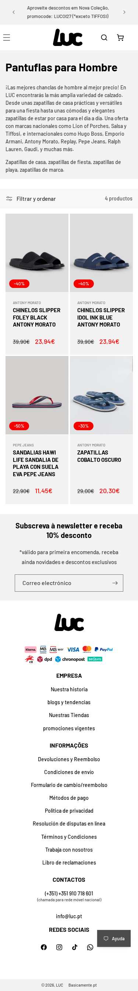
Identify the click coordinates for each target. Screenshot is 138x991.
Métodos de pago (69, 798)
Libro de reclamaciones (69, 862)
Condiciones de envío (69, 772)
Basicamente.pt (82, 985)
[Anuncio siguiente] (124, 12)
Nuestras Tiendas (69, 715)
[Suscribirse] (115, 583)
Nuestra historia (69, 689)
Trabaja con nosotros (69, 849)
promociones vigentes (69, 728)
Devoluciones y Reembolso (69, 759)
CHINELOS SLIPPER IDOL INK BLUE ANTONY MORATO (101, 317)
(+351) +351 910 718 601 (69, 893)
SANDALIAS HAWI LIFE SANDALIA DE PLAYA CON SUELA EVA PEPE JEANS (36, 463)
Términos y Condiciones (69, 837)
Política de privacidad (69, 811)
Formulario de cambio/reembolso (69, 785)
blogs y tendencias (69, 702)
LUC (59, 985)
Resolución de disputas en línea (69, 823)
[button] (104, 37)
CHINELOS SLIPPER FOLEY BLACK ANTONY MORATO (36, 317)
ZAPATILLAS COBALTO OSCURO (99, 456)
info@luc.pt (69, 916)
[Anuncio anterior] (14, 12)
